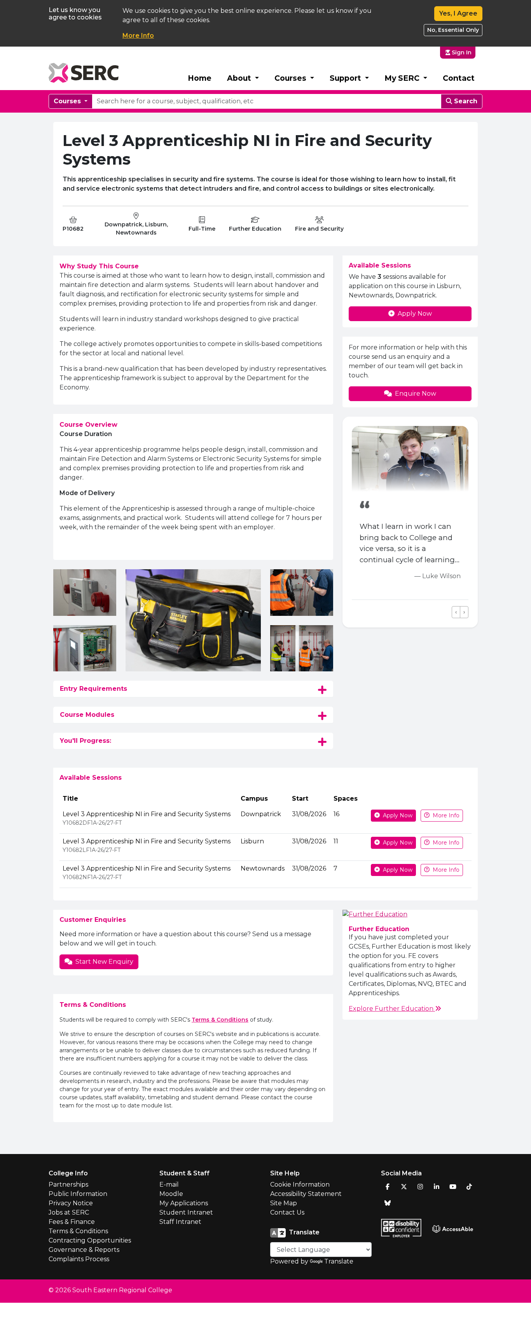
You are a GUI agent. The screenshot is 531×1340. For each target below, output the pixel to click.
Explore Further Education (392, 1008)
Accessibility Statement (306, 1193)
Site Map (283, 1203)
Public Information (78, 1193)
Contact (459, 78)
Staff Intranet (180, 1221)
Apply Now (415, 313)
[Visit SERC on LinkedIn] (436, 1186)
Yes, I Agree (458, 13)
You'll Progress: (85, 740)
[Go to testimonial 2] (364, 612)
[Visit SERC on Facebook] (387, 1186)
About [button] (240, 78)
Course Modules (87, 714)
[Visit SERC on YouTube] (452, 1186)
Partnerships (68, 1184)
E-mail (169, 1184)
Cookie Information (300, 1184)
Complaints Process (79, 1259)
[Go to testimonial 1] (355, 612)
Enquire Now (415, 393)
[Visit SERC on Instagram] (420, 1186)
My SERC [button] (402, 78)
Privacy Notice (71, 1203)
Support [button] (346, 78)
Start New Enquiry (104, 961)
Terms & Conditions (220, 1019)
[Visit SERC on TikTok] (469, 1186)
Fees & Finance (72, 1221)
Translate (338, 1261)
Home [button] (199, 78)
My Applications (183, 1203)
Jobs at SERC (69, 1212)
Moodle (171, 1193)
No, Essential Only (453, 29)
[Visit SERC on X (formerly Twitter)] (403, 1186)
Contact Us (287, 1212)
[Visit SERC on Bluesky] (387, 1203)
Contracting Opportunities (90, 1240)
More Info (138, 35)
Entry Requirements (93, 688)
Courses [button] (291, 78)
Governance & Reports (84, 1249)
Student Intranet (186, 1212)
